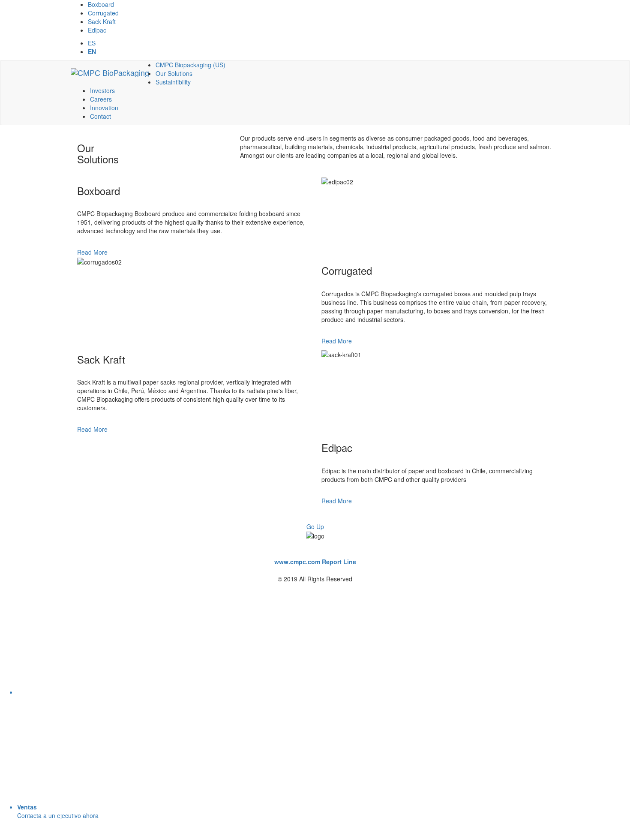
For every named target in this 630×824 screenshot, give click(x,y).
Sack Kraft (102, 21)
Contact (100, 116)
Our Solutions (174, 73)
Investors (102, 90)
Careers (101, 99)
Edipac (97, 30)
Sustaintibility (173, 82)
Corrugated (103, 13)
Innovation (104, 107)
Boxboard (101, 4)
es (92, 43)
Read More (92, 252)
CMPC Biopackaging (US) (190, 64)
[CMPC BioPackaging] (110, 71)
